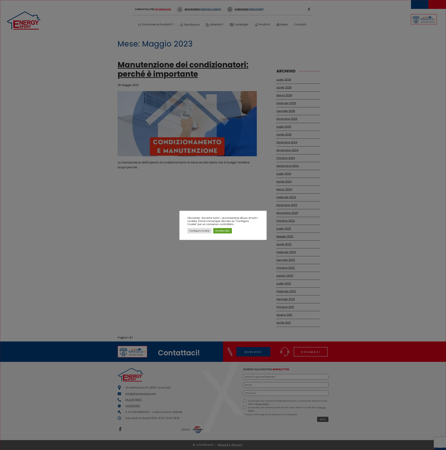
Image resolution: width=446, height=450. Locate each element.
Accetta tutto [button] (222, 230)
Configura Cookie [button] (199, 230)
